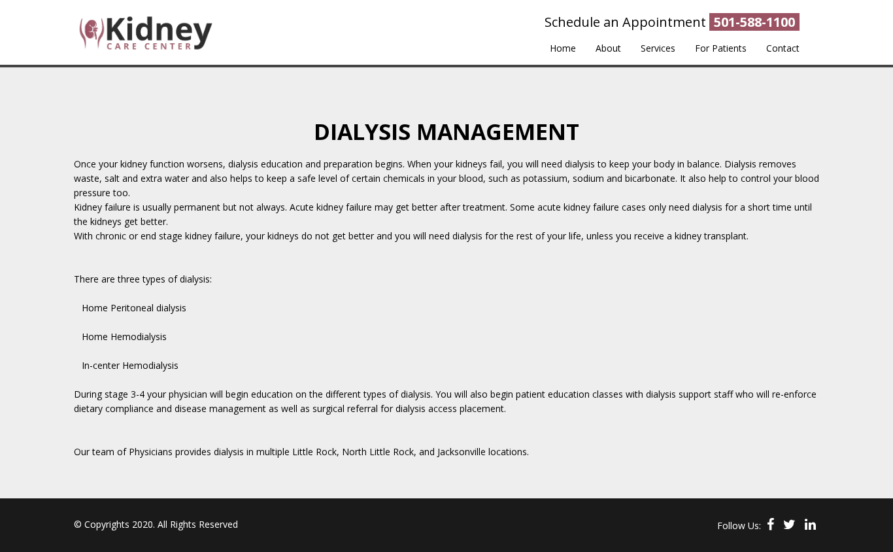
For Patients (721, 48)
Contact (783, 48)
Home (563, 48)
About (608, 48)
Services (658, 48)
